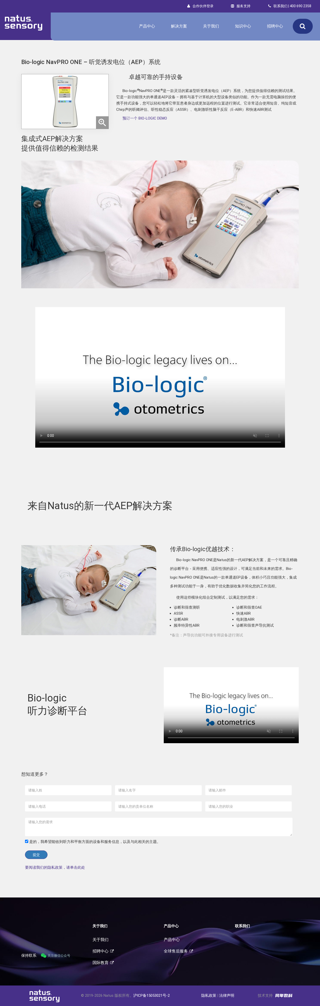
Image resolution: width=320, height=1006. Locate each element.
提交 (36, 855)
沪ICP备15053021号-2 (151, 995)
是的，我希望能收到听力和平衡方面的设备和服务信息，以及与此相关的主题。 (94, 841)
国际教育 (100, 962)
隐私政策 (208, 995)
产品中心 (147, 26)
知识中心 (243, 26)
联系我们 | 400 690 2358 (292, 6)
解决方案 (179, 26)
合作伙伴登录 (203, 6)
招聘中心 (275, 26)
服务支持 (243, 6)
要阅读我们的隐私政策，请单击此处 (55, 867)
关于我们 (211, 26)
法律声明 (226, 995)
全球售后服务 (176, 951)
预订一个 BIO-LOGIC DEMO (144, 118)
